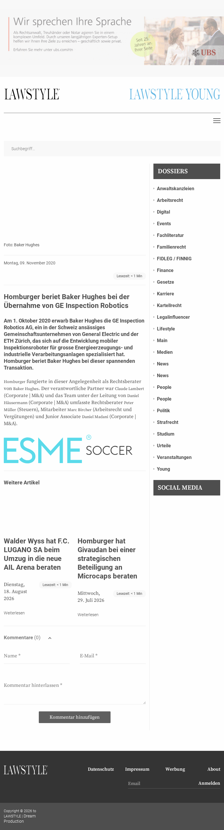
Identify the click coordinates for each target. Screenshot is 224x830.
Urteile (164, 445)
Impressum (137, 769)
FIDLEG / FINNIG (174, 258)
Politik (163, 410)
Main (162, 340)
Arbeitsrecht (170, 200)
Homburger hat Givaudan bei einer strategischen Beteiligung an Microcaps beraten (107, 558)
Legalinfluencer (173, 317)
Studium (165, 434)
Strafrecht (167, 422)
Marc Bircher (79, 410)
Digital (163, 212)
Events (164, 223)
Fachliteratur (170, 235)
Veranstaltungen (174, 457)
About (213, 769)
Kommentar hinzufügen (75, 717)
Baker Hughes (86, 321)
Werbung (175, 769)
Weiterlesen (14, 613)
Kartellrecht (169, 305)
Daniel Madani (95, 417)
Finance (165, 270)
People (164, 387)
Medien (165, 352)
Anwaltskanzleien (175, 188)
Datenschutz (101, 769)
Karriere (165, 294)
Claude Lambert (129, 388)
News (163, 364)
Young (163, 469)
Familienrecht (171, 247)
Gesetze (165, 282)
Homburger (17, 361)
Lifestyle (166, 329)
